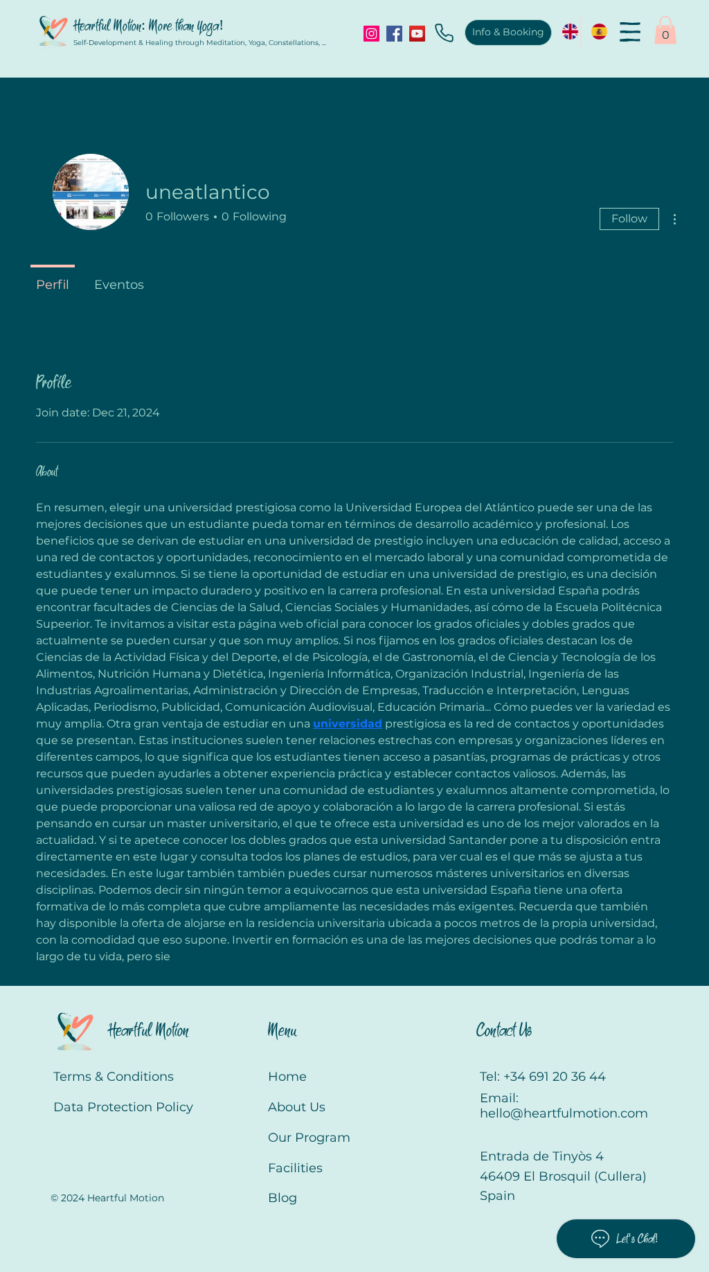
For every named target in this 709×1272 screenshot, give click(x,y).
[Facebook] (394, 34)
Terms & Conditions (113, 1076)
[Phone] (443, 32)
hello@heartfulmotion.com (564, 1113)
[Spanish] (594, 31)
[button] (630, 32)
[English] (566, 31)
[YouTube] (417, 34)
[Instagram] (371, 34)
